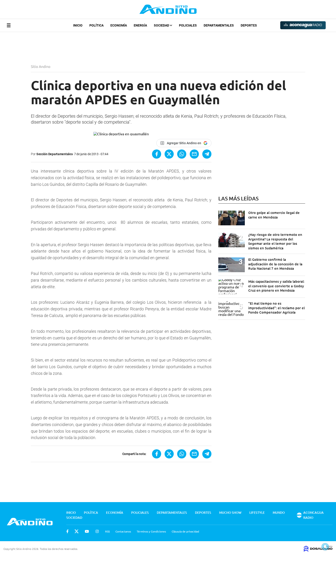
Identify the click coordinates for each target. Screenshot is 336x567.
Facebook (67, 531)
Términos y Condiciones (151, 531)
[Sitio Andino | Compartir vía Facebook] (156, 154)
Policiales (188, 25)
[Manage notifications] (325, 546)
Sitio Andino (41, 66)
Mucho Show (230, 512)
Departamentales (219, 25)
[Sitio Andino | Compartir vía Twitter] (169, 154)
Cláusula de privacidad (185, 531)
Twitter (76, 531)
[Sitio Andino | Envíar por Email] (194, 154)
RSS (107, 531)
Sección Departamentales (54, 154)
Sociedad (162, 25)
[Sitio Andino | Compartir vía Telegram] (206, 154)
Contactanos (123, 531)
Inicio (78, 25)
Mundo (279, 512)
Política (96, 25)
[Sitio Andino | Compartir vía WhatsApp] (181, 154)
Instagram (97, 531)
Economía (118, 25)
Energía (140, 25)
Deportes (249, 25)
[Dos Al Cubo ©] (318, 550)
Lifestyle (257, 512)
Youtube (87, 531)
